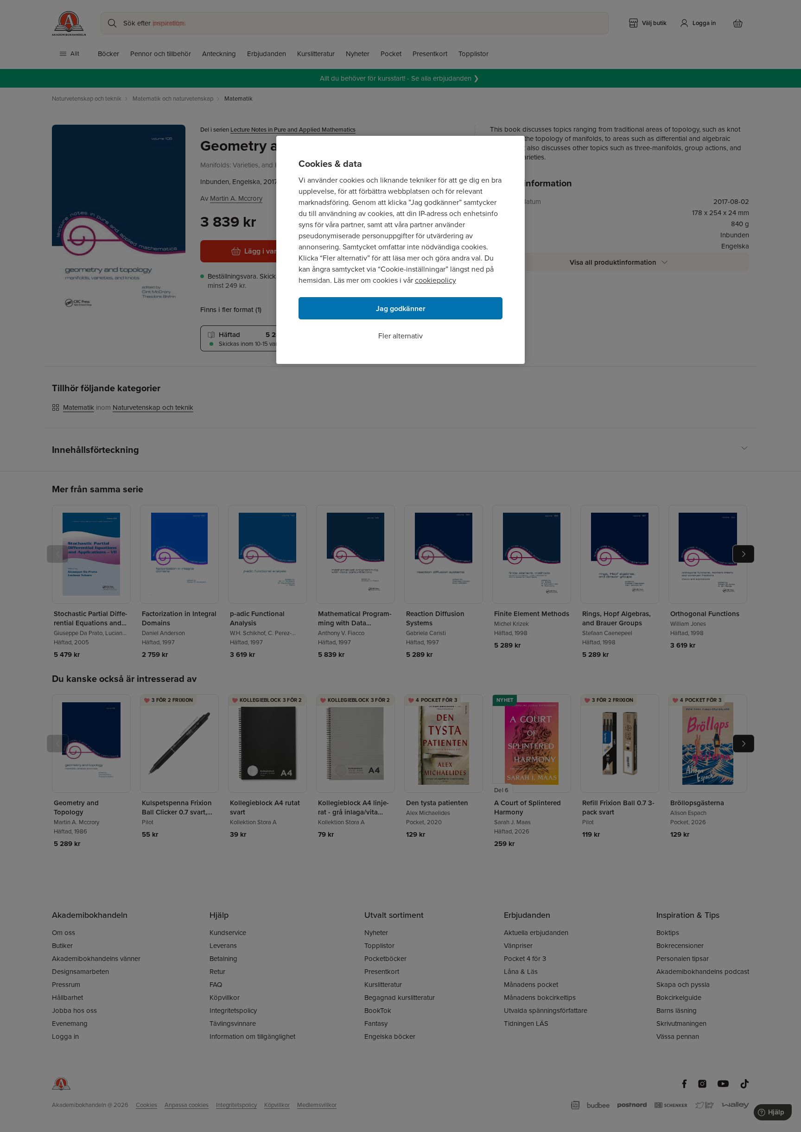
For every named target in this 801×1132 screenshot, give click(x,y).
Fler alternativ (400, 336)
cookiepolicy (435, 280)
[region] (400, 250)
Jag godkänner (401, 308)
